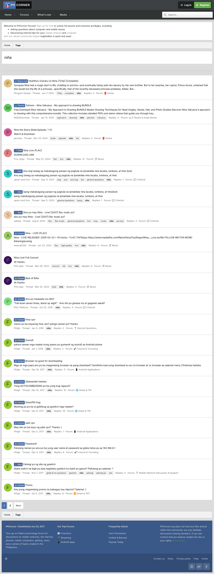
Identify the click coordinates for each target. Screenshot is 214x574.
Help (196, 558)
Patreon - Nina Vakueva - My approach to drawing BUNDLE (53, 105)
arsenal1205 (20, 245)
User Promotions (117, 533)
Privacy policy (184, 558)
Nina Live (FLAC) (28, 150)
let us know (179, 540)
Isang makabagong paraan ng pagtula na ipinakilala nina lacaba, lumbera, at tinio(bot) (66, 191)
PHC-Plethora (21, 307)
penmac (18, 138)
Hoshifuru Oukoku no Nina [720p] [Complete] (46, 80)
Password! (26, 443)
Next (18, 505)
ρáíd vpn (25, 422)
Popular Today (116, 542)
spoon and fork (22, 179)
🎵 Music (99, 159)
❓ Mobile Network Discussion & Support (157, 472)
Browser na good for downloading (38, 360)
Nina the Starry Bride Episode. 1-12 (33, 129)
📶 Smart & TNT (82, 493)
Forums (24, 14)
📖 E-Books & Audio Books (143, 117)
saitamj (17, 221)
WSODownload (21, 117)
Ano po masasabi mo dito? (34, 298)
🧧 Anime (109, 93)
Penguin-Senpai (22, 93)
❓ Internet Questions (85, 328)
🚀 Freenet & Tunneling (85, 348)
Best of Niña (27, 278)
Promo (23, 485)
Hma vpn (25, 319)
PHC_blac (19, 266)
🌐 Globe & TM (83, 390)
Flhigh (17, 328)
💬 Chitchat (139, 179)
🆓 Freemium (64, 533)
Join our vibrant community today (21, 36)
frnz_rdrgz (19, 159)
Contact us (159, 558)
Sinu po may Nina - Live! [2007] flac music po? (45, 212)
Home (8, 14)
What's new (44, 14)
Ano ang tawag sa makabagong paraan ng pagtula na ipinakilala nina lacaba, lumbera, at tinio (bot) (73, 171)
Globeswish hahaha (30, 381)
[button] (14, 14)
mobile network (53, 32)
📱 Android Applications (87, 369)
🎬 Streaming (64, 537)
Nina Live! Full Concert (26, 257)
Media (63, 14)
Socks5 (24, 340)
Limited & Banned (118, 537)
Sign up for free (45, 25)
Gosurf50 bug (27, 402)
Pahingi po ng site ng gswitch (35, 464)
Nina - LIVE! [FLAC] (31, 233)
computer (72, 32)
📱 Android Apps (66, 542)
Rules (170, 558)
